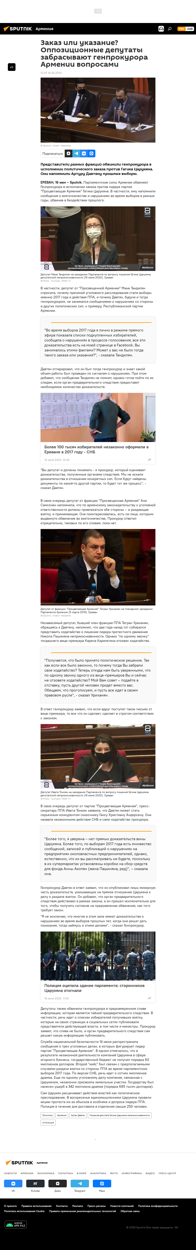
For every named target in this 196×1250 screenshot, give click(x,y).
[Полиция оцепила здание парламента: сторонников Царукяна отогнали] (98, 956)
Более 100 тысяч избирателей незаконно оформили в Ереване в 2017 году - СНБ (96, 449)
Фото (114, 1173)
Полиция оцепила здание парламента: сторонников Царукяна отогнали (94, 988)
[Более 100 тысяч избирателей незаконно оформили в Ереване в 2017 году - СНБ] (98, 417)
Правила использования (36, 1206)
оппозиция (48, 1122)
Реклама (77, 1206)
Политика (47, 1115)
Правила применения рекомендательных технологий (82, 1211)
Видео (150, 1173)
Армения (61, 1115)
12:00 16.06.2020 (51, 73)
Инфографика (132, 1173)
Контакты (62, 1206)
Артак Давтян (78, 1115)
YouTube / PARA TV (61, 280)
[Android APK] (16, 1225)
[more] (149, 459)
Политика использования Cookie (24, 1211)
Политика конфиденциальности (158, 1206)
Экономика (45, 1173)
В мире (81, 1173)
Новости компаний (122, 1206)
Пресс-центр (167, 1173)
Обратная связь (130, 1211)
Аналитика (98, 1173)
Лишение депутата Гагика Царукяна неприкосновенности (120, 1115)
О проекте (10, 1206)
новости (10, 1173)
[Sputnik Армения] (19, 32)
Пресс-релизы (96, 1206)
